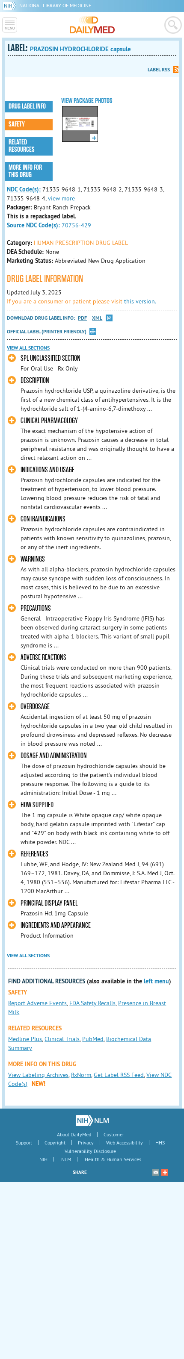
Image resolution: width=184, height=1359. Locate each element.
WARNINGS (33, 559)
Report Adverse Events (37, 1003)
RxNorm (81, 1075)
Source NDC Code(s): (33, 225)
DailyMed (92, 24)
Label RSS (159, 69)
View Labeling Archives (38, 1075)
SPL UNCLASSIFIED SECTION (50, 358)
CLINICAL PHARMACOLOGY (49, 420)
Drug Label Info (27, 106)
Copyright (55, 1142)
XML (97, 318)
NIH (43, 1159)
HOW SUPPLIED (37, 804)
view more (61, 198)
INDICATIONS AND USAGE (47, 469)
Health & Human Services (113, 1159)
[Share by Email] (155, 1172)
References (34, 854)
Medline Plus (25, 1039)
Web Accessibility (124, 1142)
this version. (140, 301)
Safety (17, 124)
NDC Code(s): (24, 189)
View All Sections (28, 347)
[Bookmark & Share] (164, 1172)
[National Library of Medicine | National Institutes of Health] (92, 1120)
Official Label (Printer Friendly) (46, 331)
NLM (66, 1159)
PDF (82, 318)
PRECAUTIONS (36, 608)
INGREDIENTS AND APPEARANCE (56, 925)
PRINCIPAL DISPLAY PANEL (49, 903)
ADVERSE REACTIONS (43, 657)
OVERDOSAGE (35, 706)
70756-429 (76, 225)
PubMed (93, 1039)
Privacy (86, 1142)
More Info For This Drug (25, 171)
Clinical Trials (62, 1039)
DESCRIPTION (35, 380)
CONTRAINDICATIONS (43, 519)
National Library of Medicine (55, 5)
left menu (156, 981)
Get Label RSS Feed (119, 1075)
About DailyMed (74, 1134)
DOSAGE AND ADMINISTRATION (54, 755)
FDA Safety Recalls (92, 1003)
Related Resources (22, 146)
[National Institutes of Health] (11, 5)
